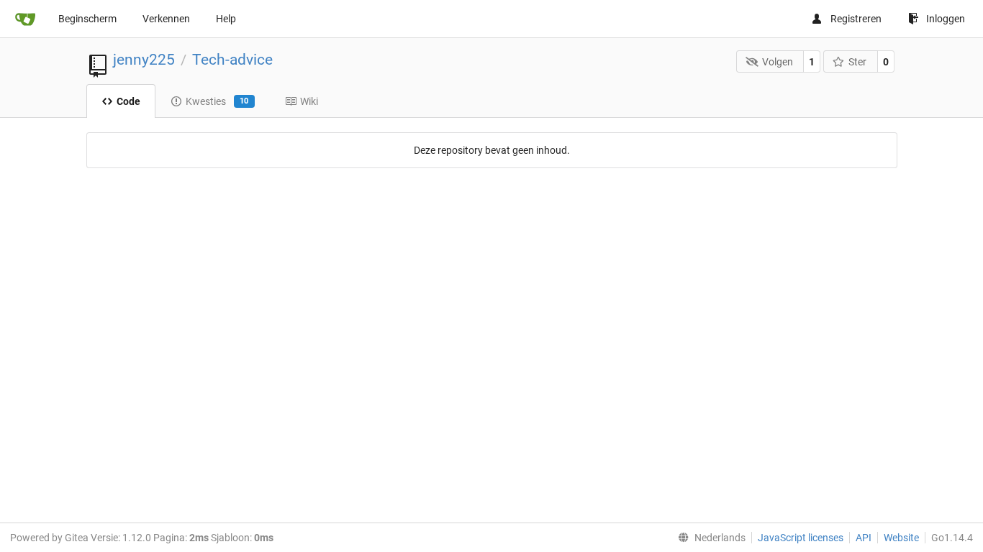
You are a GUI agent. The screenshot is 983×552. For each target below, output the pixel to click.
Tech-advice (232, 59)
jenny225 (144, 59)
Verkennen (166, 18)
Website (901, 537)
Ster (857, 62)
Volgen (777, 62)
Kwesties (217, 101)
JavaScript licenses (800, 537)
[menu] (709, 537)
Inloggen (945, 18)
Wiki (309, 101)
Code (128, 101)
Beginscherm (87, 18)
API (863, 537)
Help (226, 18)
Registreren (856, 18)
